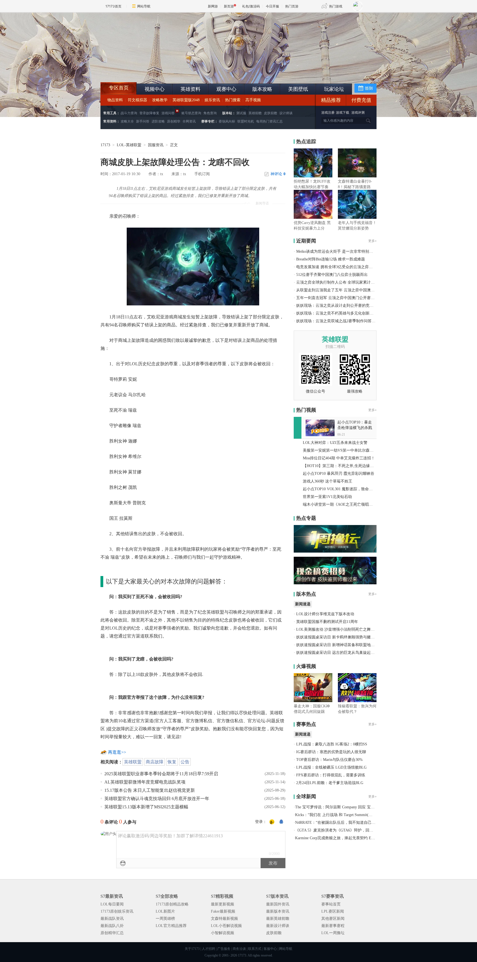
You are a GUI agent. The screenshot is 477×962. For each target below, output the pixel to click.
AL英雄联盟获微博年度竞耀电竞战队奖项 (145, 782)
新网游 (213, 6)
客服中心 (270, 949)
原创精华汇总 (112, 933)
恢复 (172, 762)
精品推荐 (331, 100)
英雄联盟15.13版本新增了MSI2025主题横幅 (146, 806)
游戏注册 (328, 112)
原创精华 (173, 121)
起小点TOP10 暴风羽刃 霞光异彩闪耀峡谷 (338, 473)
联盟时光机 (245, 121)
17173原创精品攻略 (172, 904)
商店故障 (154, 762)
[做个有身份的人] (272, 822)
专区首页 (119, 87)
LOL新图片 (165, 911)
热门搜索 (232, 100)
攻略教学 (160, 100)
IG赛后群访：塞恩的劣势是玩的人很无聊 (331, 752)
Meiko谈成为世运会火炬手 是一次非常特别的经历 (338, 251)
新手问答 (142, 121)
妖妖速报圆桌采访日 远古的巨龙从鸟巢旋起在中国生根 (343, 653)
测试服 (241, 113)
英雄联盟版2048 (186, 100)
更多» (372, 241)
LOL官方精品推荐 (171, 926)
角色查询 (210, 113)
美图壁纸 (298, 89)
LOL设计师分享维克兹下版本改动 (325, 614)
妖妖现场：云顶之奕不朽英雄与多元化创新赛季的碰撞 (342, 313)
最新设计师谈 (277, 926)
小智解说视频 (222, 933)
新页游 (229, 6)
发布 (273, 863)
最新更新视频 (222, 904)
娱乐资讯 (212, 100)
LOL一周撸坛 (332, 933)
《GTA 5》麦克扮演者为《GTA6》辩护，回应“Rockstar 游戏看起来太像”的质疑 (362, 830)
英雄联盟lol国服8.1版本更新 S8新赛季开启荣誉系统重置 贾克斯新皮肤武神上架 (143, 69)
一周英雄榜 (165, 918)
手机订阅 (202, 174)
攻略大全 (127, 121)
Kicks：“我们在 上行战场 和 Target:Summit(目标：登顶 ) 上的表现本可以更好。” (363, 815)
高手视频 (253, 100)
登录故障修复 (149, 113)
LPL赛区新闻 (332, 911)
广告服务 (223, 949)
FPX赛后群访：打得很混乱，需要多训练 (330, 775)
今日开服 (272, 6)
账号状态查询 (191, 113)
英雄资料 (190, 89)
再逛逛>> (117, 752)
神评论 (278, 174)
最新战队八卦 (112, 926)
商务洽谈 (239, 949)
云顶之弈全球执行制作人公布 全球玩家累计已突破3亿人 (344, 282)
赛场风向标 (227, 121)
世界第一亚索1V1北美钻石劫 (327, 497)
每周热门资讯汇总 (269, 121)
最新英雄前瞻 (277, 918)
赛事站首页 (331, 904)
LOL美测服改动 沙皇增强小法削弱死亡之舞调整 (337, 629)
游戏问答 (168, 113)
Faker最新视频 (223, 911)
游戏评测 (358, 112)
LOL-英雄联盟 (129, 145)
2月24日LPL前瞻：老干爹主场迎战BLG (329, 783)
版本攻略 (262, 89)
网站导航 (143, 6)
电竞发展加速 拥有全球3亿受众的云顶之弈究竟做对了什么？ (348, 267)
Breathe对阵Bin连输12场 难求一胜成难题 (330, 259)
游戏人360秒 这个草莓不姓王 (327, 481)
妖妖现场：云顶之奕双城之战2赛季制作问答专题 (337, 321)
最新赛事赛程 (332, 926)
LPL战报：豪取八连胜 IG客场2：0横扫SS (331, 744)
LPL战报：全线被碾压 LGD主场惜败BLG (331, 767)
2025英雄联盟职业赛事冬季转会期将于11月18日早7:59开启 (161, 773)
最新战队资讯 (112, 918)
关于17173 (192, 949)
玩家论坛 (334, 89)
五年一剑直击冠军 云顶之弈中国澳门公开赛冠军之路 (341, 298)
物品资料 (115, 100)
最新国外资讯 (277, 904)
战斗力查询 (129, 113)
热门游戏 (335, 6)
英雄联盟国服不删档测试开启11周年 (327, 622)
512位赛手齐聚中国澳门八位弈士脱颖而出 (332, 275)
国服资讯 (155, 145)
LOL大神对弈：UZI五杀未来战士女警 (335, 443)
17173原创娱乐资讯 (116, 911)
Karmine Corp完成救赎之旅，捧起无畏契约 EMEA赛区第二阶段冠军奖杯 (356, 838)
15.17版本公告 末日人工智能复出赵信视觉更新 (149, 790)
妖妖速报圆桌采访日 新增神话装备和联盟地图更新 (339, 645)
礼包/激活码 (251, 6)
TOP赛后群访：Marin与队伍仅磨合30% (329, 760)
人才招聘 (208, 949)
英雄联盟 (133, 762)
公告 (185, 762)
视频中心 (155, 89)
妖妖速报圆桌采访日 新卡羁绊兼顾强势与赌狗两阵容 (341, 637)
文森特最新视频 (224, 918)
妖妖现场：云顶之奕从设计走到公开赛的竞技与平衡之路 (344, 305)
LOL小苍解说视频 (226, 926)
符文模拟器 (137, 100)
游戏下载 (342, 112)
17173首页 (113, 6)
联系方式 (254, 949)
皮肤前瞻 (270, 113)
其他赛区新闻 (332, 918)
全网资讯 (189, 121)
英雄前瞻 (255, 113)
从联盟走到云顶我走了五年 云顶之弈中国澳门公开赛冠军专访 (349, 290)
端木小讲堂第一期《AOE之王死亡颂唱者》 (340, 504)
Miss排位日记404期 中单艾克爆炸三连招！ (339, 458)
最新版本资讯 (277, 911)
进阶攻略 (158, 121)
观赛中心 (226, 89)
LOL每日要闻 (112, 904)
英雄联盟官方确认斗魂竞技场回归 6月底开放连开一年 (156, 798)
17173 (105, 145)
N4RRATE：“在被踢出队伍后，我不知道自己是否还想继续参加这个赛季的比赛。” (365, 822)
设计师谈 (286, 113)
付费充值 (361, 100)
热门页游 (291, 6)
